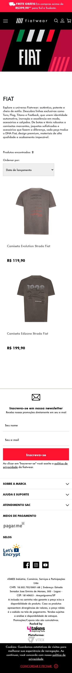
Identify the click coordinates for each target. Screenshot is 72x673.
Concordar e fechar (36, 666)
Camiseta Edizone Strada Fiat (27, 333)
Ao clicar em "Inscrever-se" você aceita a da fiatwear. (35, 465)
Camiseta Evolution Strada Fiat (28, 246)
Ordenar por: (11, 160)
